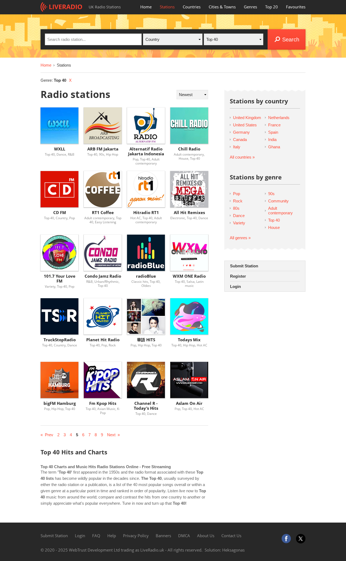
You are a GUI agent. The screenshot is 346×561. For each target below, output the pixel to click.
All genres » (240, 237)
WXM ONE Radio (189, 276)
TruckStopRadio (60, 340)
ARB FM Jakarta (102, 149)
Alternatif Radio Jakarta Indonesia (146, 151)
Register (238, 276)
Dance (239, 215)
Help (111, 535)
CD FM (59, 212)
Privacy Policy (136, 535)
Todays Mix (189, 340)
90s (271, 193)
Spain (273, 132)
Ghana (274, 147)
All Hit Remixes (189, 212)
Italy (236, 147)
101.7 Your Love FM (59, 278)
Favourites (295, 6)
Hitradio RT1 (146, 212)
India (272, 139)
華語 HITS (146, 340)
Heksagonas (233, 550)
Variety (239, 223)
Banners (163, 535)
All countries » (242, 157)
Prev (49, 434)
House (274, 227)
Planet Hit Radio (102, 340)
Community (278, 201)
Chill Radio (189, 149)
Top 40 (274, 220)
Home (146, 6)
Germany (241, 132)
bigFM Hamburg (60, 403)
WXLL (59, 149)
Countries (192, 6)
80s (236, 208)
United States (245, 125)
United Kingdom (247, 117)
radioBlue (146, 276)
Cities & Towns (222, 6)
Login (235, 286)
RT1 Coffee (103, 212)
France (274, 125)
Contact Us (231, 535)
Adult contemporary (280, 210)
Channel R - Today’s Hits (146, 406)
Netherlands (279, 117)
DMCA (184, 535)
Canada (240, 139)
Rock (237, 201)
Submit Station (244, 266)
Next (111, 434)
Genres (250, 6)
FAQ (96, 535)
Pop (236, 193)
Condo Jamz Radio (103, 276)
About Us (205, 535)
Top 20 (271, 6)
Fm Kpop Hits (102, 403)
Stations (167, 6)
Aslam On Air (189, 403)
